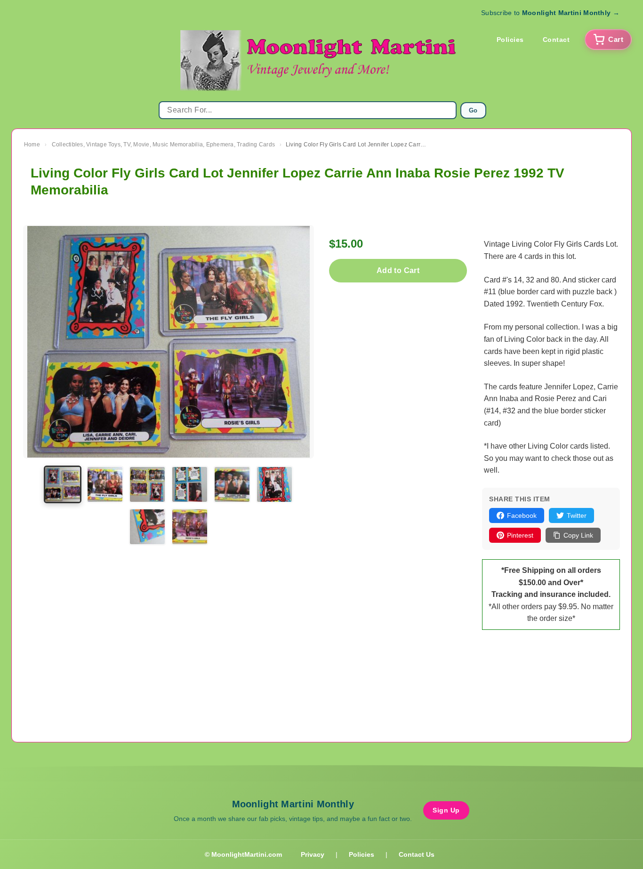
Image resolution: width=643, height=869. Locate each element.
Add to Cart (398, 270)
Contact (556, 39)
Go (473, 110)
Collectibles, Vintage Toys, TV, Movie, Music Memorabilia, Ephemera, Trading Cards (163, 144)
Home (32, 144)
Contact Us (416, 854)
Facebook (522, 515)
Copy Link (578, 535)
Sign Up (446, 810)
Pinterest (520, 535)
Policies (510, 39)
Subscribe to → (550, 12)
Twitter (577, 515)
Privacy (312, 854)
